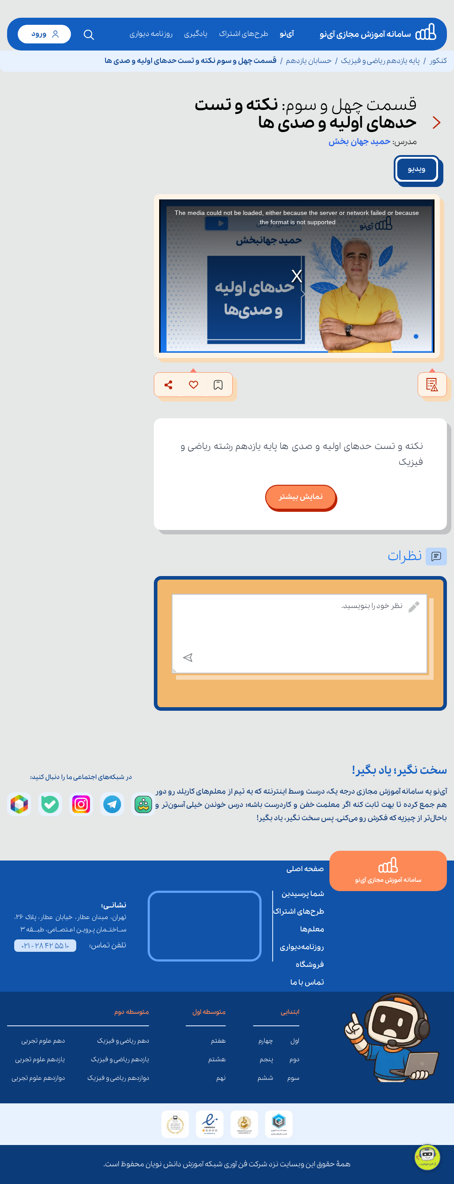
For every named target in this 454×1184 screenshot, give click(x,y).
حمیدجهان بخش (360, 142)
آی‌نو (287, 34)
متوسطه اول (209, 1012)
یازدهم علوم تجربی (58, 1059)
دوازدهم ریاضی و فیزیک (142, 1078)
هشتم (217, 1059)
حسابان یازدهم (309, 61)
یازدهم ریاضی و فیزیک (142, 1059)
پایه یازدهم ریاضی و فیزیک (380, 61)
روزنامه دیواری (150, 34)
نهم (221, 1078)
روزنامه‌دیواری (302, 947)
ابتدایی (290, 1012)
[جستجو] (89, 35)
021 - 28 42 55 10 (45, 946)
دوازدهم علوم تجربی (58, 1078)
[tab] (416, 169)
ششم (265, 1078)
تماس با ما (307, 983)
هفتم (218, 1040)
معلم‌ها (312, 929)
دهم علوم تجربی (58, 1040)
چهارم (265, 1040)
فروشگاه (310, 965)
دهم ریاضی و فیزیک (142, 1040)
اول (294, 1040)
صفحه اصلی (305, 869)
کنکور (438, 61)
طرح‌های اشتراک (243, 34)
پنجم (266, 1059)
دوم (294, 1059)
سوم (293, 1078)
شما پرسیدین (303, 894)
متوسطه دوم (131, 1012)
